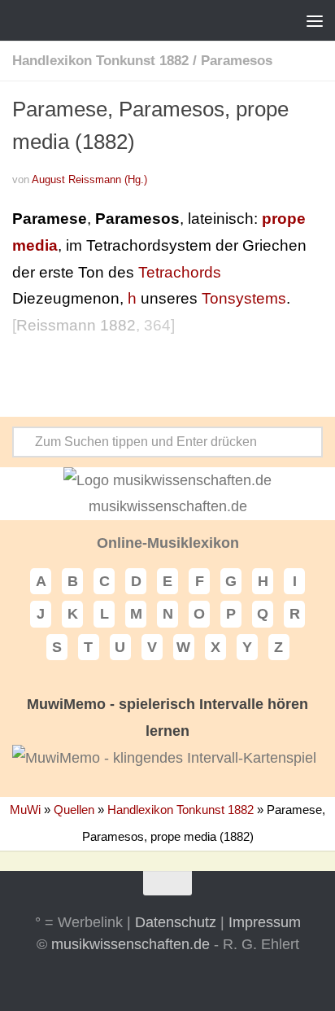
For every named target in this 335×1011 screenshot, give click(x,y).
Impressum (264, 922)
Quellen (74, 809)
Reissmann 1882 (76, 325)
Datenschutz (175, 922)
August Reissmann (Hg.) (89, 179)
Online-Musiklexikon (168, 543)
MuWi (25, 809)
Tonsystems (244, 298)
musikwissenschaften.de (130, 944)
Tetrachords (179, 272)
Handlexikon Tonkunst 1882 (100, 60)
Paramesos (236, 60)
